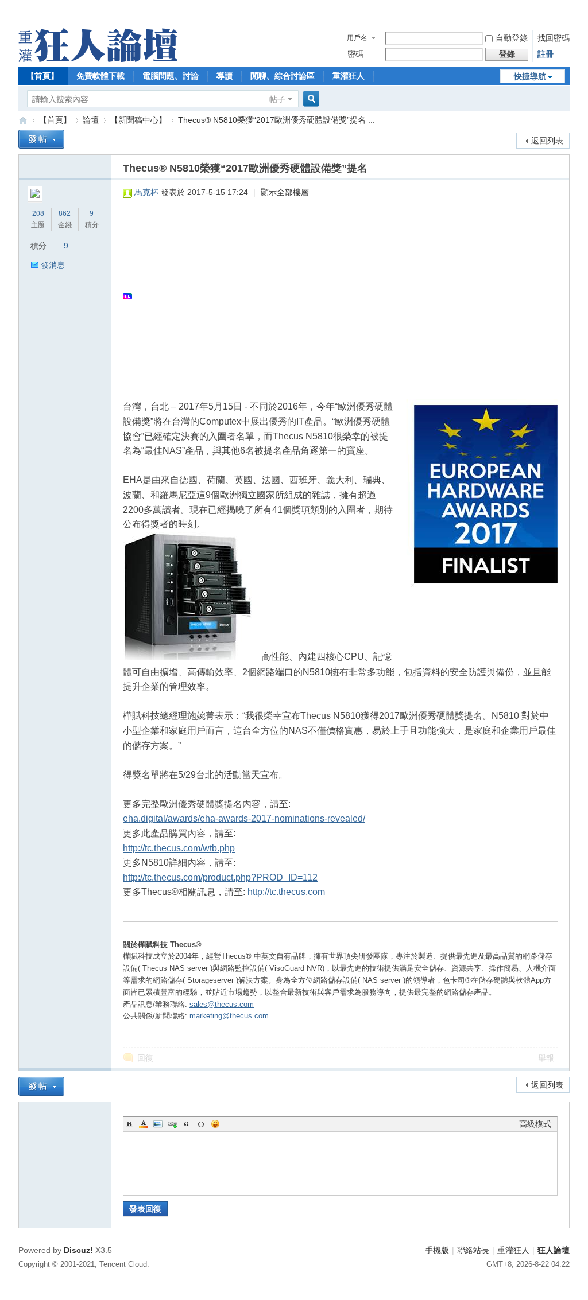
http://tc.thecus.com (286, 892)
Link (172, 1124)
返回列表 (547, 140)
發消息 (53, 265)
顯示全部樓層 (285, 192)
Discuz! (78, 1250)
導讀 (224, 75)
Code (201, 1124)
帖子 (277, 99)
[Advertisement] (334, 296)
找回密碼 (553, 37)
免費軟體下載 (100, 75)
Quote (186, 1124)
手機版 (437, 1250)
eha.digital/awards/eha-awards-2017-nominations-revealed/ (244, 818)
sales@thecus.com (221, 1004)
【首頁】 (42, 75)
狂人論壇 (553, 1250)
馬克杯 (146, 192)
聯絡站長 (473, 1250)
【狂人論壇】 (23, 120)
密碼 (355, 54)
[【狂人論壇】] (97, 59)
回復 (145, 1057)
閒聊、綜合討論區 (282, 75)
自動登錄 (512, 37)
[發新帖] (41, 139)
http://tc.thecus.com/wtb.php (179, 848)
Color (143, 1124)
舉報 (546, 1057)
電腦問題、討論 (170, 75)
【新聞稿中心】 (138, 119)
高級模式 (535, 1123)
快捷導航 (530, 76)
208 (38, 213)
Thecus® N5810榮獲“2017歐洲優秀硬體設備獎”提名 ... (276, 119)
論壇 (91, 119)
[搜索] (309, 99)
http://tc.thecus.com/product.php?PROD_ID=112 (220, 877)
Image (158, 1124)
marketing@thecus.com (229, 1015)
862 (65, 213)
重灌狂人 (348, 75)
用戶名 (357, 38)
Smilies (215, 1124)
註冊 (545, 54)
